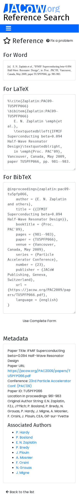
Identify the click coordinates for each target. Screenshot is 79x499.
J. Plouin (22, 452)
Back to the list (21, 492)
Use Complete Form (39, 320)
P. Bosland (24, 437)
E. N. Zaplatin (26, 442)
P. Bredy (22, 447)
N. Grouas (24, 467)
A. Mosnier (24, 457)
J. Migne (22, 472)
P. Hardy (22, 432)
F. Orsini (22, 462)
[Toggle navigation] (8, 28)
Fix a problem (61, 40)
